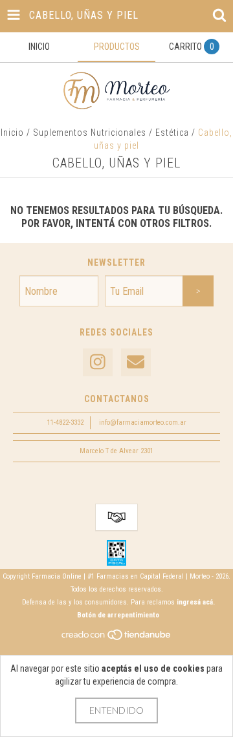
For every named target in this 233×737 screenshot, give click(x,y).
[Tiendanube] (116, 638)
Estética (172, 132)
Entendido (116, 710)
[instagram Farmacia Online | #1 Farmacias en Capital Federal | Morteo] (98, 362)
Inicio (12, 132)
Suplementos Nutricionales (89, 132)
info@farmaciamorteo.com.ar (142, 422)
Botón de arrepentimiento (118, 615)
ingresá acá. (196, 602)
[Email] (136, 362)
